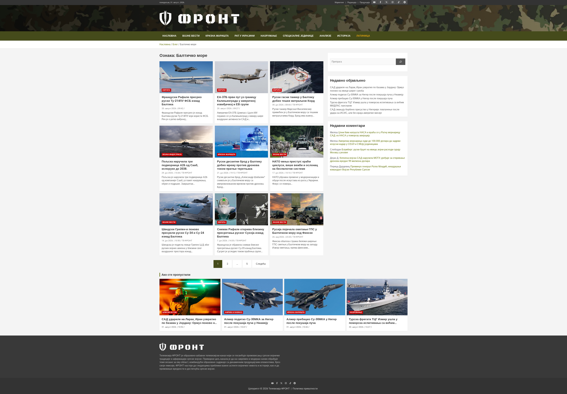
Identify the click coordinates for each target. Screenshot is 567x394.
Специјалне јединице (298, 35)
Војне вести (191, 35)
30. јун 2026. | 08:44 (281, 105)
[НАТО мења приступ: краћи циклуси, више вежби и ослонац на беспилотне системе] (297, 142)
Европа (166, 90)
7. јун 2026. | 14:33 (225, 240)
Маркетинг (339, 2)
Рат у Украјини (245, 35)
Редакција (351, 2)
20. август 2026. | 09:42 (172, 108)
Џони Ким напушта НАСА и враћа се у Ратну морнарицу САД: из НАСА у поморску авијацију (365, 134)
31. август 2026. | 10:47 (235, 327)
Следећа (261, 263)
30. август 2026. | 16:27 (359, 327)
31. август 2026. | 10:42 (297, 327)
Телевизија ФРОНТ (279, 388)
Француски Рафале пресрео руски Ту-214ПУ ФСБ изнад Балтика (182, 100)
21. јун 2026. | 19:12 (226, 173)
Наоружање (269, 35)
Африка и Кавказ (233, 312)
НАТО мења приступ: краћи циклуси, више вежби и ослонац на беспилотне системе (295, 165)
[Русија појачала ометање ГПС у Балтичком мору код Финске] (297, 209)
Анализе (325, 35)
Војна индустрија (172, 154)
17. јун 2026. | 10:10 (281, 173)
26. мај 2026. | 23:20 (281, 237)
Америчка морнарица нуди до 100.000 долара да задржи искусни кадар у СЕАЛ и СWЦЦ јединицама (365, 142)
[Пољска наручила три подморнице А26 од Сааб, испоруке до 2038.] (186, 142)
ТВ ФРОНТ (297, 105)
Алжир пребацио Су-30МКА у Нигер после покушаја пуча (361, 98)
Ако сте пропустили (176, 274)
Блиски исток (170, 312)
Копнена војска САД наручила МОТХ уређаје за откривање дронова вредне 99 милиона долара (367, 159)
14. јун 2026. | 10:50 (171, 240)
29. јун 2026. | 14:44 (171, 173)
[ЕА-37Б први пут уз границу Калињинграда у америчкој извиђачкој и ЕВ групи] (241, 77)
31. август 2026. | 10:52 (172, 327)
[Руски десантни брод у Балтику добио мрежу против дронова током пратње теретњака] (241, 142)
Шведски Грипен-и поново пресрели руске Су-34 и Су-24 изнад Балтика (183, 233)
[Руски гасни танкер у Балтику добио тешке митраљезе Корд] (297, 77)
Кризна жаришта (217, 35)
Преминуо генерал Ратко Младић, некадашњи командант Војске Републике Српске (365, 168)
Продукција (365, 2)
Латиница (363, 35)
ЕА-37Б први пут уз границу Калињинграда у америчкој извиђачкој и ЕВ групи (236, 100)
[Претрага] (400, 61)
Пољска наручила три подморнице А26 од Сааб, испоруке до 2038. (180, 165)
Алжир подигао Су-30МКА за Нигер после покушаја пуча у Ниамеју (366, 94)
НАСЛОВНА (169, 35)
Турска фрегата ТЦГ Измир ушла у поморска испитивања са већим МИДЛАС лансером (373, 323)
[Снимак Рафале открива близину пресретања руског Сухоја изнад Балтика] (241, 209)
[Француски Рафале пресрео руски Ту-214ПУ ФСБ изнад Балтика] (186, 77)
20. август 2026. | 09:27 (228, 108)
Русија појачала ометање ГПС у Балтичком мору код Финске (294, 231)
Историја (344, 35)
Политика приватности (305, 388)
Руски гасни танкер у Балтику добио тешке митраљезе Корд (293, 98)
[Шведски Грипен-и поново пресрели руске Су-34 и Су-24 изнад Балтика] (186, 209)
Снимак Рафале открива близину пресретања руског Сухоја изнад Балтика (240, 233)
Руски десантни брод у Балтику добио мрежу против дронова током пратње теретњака (239, 165)
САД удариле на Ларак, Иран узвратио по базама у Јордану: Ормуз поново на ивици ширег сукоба (189, 323)
